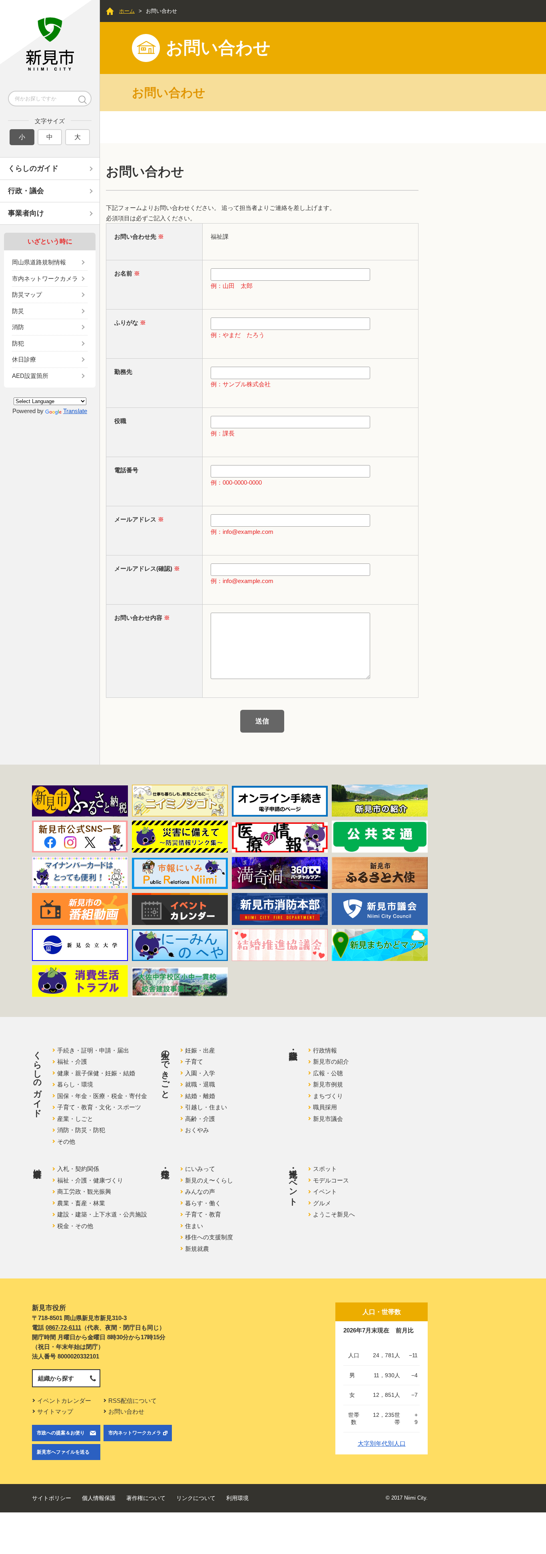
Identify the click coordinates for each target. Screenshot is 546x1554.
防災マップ (27, 294)
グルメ (322, 1203)
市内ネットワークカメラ (45, 278)
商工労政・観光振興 (84, 1191)
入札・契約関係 (78, 1168)
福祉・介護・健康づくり (90, 1180)
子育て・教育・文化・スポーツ (99, 1107)
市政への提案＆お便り (61, 1433)
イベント (325, 1191)
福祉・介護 (72, 1061)
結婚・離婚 (200, 1096)
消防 (18, 327)
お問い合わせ (126, 1411)
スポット (325, 1168)
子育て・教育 (203, 1214)
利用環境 (237, 1498)
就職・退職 (200, 1084)
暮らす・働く (203, 1203)
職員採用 (325, 1107)
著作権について (145, 1498)
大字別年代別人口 (382, 1443)
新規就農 (197, 1248)
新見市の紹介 (331, 1061)
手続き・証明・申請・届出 (93, 1050)
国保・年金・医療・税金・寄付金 (102, 1096)
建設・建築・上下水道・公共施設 (102, 1214)
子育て (194, 1061)
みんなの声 (200, 1191)
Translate (75, 410)
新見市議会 (328, 1118)
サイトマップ (55, 1411)
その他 (66, 1141)
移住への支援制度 (209, 1237)
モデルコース (331, 1180)
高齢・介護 (200, 1118)
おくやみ (197, 1130)
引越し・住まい (206, 1107)
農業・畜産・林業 (81, 1203)
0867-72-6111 (63, 1327)
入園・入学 (200, 1073)
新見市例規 (328, 1084)
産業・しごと (75, 1118)
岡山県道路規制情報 (39, 262)
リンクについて (195, 1498)
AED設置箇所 (30, 375)
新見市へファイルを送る (63, 1452)
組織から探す (56, 1378)
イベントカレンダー (64, 1400)
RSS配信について (132, 1400)
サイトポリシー (51, 1498)
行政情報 (325, 1050)
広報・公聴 (328, 1073)
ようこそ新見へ (334, 1214)
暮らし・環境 (75, 1084)
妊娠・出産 (200, 1050)
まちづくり (328, 1096)
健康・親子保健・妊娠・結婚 (96, 1073)
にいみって (200, 1168)
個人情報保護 (99, 1498)
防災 (18, 311)
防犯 (18, 343)
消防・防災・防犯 (81, 1130)
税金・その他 (75, 1225)
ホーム (127, 11)
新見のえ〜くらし (209, 1180)
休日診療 (24, 359)
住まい (194, 1225)
